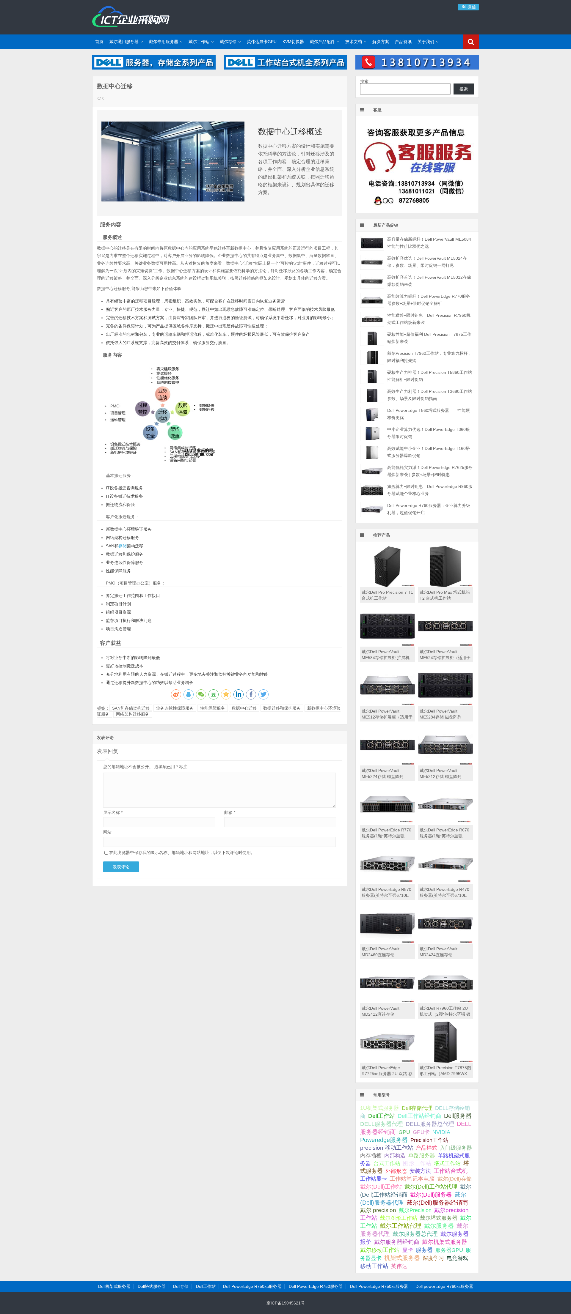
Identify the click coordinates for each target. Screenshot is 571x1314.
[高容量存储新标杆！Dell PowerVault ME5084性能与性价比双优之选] (372, 243)
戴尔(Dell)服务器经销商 (437, 1202)
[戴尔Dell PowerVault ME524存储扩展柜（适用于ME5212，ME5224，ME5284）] (445, 645)
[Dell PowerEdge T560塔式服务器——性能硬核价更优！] (372, 414)
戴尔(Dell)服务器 (431, 1195)
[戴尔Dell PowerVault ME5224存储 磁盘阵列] (387, 764)
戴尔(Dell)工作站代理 (430, 1187)
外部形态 (396, 1171)
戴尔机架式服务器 (444, 1242)
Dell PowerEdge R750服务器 (316, 1286)
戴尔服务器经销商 (396, 1242)
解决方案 (380, 41)
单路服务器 (421, 1156)
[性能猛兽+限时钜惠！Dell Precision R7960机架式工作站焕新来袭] (372, 319)
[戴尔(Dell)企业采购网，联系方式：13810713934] (417, 68)
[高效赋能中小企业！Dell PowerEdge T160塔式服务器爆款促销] (372, 452)
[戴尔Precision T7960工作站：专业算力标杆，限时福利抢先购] (372, 357)
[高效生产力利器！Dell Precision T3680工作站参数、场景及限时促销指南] (372, 395)
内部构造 (395, 1156)
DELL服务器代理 (381, 1124)
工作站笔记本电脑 (412, 1179)
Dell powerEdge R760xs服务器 (444, 1286)
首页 (99, 41)
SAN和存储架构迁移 (131, 708)
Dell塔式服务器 (152, 1286)
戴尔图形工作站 (398, 1218)
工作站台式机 (451, 1171)
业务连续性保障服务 (175, 708)
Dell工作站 (381, 1116)
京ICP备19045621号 (285, 1303)
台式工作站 (387, 1163)
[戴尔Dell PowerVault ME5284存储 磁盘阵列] (445, 704)
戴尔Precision (415, 1210)
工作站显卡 (373, 1179)
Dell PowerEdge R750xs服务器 (379, 1286)
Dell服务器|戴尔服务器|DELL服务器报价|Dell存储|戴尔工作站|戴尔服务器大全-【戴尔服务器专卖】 (131, 16)
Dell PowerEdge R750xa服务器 (252, 1286)
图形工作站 (417, 1163)
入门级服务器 (456, 1148)
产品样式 (426, 1148)
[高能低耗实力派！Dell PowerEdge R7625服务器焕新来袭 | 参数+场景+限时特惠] (372, 471)
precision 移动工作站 (386, 1148)
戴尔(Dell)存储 (454, 1179)
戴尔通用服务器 (124, 41)
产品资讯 (403, 41)
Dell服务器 (458, 1116)
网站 (107, 832)
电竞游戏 (457, 1258)
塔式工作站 (447, 1163)
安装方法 (420, 1171)
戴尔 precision (378, 1210)
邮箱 (229, 812)
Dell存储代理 (417, 1108)
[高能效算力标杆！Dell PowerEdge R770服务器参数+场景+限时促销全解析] (372, 300)
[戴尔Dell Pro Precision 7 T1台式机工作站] (387, 585)
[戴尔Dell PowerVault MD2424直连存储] (445, 942)
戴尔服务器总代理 (415, 1234)
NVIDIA (441, 1132)
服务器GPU (449, 1250)
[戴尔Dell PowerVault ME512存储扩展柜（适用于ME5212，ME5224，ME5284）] (387, 704)
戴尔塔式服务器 (438, 1218)
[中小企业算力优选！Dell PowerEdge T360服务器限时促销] (372, 433)
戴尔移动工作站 (380, 1250)
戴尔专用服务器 (163, 41)
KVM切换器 (293, 41)
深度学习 (433, 1258)
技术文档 (353, 41)
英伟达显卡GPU (262, 41)
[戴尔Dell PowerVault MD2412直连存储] (387, 1001)
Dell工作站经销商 (419, 1116)
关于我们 (426, 41)
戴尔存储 (228, 41)
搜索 (364, 81)
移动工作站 (374, 1266)
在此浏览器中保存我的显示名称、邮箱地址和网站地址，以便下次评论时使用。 (182, 852)
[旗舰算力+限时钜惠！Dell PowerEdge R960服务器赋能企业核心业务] (372, 490)
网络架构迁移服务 (132, 714)
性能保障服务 (212, 708)
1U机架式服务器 (379, 1108)
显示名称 (113, 812)
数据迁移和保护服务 (282, 708)
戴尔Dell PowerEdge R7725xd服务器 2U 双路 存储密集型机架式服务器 (387, 1073)
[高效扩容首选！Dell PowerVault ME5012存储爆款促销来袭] (372, 281)
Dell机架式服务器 (114, 1286)
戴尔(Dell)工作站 (381, 1186)
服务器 (424, 1250)
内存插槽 (371, 1156)
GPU (404, 1132)
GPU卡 (421, 1132)
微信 (471, 6)
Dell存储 (181, 1286)
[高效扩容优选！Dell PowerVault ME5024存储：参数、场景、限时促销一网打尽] (372, 262)
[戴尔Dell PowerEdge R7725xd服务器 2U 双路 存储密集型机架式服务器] (387, 1061)
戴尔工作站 (199, 41)
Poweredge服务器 (384, 1140)
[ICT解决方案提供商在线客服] (417, 207)
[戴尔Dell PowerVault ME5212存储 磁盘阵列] (445, 764)
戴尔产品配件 (322, 41)
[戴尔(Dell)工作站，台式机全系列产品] (285, 68)
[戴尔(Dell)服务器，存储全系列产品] (154, 68)
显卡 (407, 1250)
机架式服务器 (402, 1258)
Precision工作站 (429, 1140)
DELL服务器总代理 (430, 1124)
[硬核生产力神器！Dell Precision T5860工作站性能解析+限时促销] (372, 376)
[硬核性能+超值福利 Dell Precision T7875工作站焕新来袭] (372, 338)
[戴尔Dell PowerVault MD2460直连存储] (387, 942)
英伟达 (399, 1266)
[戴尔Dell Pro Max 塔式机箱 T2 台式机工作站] (445, 585)
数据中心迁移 (244, 708)
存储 (122, 545)
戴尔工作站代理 (400, 1225)
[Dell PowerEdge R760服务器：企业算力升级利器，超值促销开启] (372, 509)
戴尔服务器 (439, 1225)
